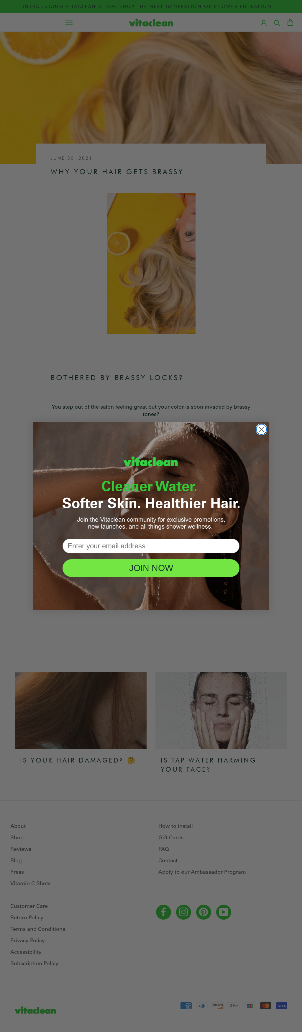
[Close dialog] (261, 429)
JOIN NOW (151, 568)
